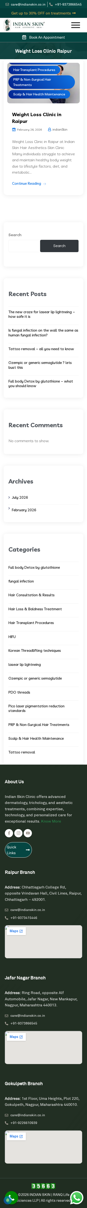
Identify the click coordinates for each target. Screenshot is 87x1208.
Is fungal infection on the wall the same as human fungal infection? (43, 332)
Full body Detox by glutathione (34, 567)
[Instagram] (18, 833)
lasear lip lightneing (24, 664)
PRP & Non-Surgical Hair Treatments (32, 82)
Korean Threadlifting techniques (34, 650)
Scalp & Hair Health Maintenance (39, 94)
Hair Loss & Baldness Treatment (35, 609)
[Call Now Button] (11, 1197)
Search (15, 234)
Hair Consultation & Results (31, 595)
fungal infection (21, 581)
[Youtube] (28, 833)
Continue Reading (26, 183)
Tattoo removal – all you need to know (41, 349)
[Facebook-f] (9, 833)
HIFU (12, 636)
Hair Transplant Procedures (34, 70)
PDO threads (19, 692)
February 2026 (24, 510)
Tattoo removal (21, 752)
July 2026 (20, 497)
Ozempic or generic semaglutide (35, 678)
